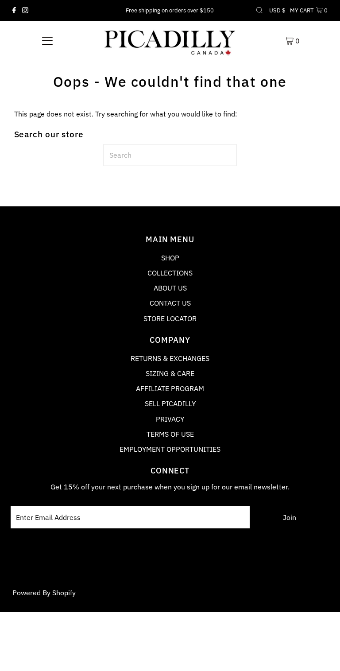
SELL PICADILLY (170, 403)
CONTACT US (170, 303)
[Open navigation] (47, 40)
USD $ (277, 10)
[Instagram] (25, 10)
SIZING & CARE (170, 373)
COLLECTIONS (170, 272)
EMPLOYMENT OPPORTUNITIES (170, 449)
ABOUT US (170, 287)
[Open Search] (259, 11)
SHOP (170, 257)
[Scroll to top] (322, 653)
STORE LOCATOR (170, 318)
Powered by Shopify (44, 592)
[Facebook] (14, 10)
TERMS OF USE (170, 434)
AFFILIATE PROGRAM (170, 388)
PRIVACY (170, 419)
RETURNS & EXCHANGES (170, 358)
